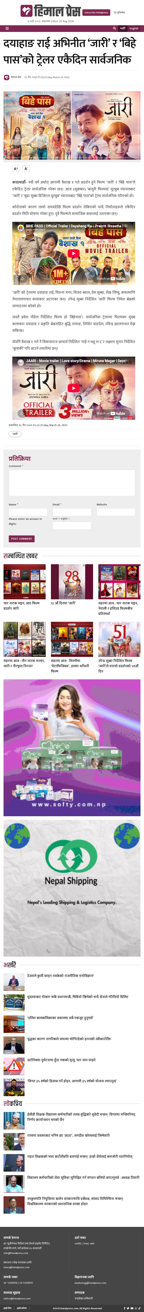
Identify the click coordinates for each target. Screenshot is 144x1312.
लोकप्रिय (13, 1104)
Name (13, 504)
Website (102, 504)
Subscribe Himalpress (96, 13)
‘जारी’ (15, 434)
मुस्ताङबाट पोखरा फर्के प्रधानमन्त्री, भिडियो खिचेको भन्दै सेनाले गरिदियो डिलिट (77, 997)
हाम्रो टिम (7, 1308)
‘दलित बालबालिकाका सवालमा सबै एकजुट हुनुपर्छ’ (60, 1018)
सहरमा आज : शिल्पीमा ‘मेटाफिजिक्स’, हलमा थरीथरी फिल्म (70, 666)
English (134, 28)
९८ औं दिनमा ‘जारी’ (63, 603)
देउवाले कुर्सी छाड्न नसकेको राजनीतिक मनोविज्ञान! (60, 976)
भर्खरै (122, 28)
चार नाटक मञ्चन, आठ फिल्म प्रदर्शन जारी (22, 606)
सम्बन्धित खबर (21, 556)
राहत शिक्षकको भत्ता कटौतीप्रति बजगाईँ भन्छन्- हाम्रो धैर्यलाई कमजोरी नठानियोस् (79, 1157)
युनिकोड (121, 12)
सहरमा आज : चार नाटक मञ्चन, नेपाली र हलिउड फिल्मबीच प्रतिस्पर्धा (118, 608)
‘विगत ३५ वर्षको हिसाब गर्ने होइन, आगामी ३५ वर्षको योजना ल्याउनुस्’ (72, 1081)
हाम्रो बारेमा (22, 1308)
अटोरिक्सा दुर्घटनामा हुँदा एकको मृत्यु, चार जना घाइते (61, 1060)
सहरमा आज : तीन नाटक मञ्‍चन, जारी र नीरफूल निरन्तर (24, 663)
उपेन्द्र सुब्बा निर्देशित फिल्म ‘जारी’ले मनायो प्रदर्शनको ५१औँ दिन (118, 666)
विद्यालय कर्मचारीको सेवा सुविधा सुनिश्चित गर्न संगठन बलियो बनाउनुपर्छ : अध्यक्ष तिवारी (83, 1178)
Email (57, 504)
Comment (16, 466)
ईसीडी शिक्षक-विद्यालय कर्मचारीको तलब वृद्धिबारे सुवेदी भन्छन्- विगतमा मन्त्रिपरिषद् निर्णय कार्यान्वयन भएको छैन (81, 1117)
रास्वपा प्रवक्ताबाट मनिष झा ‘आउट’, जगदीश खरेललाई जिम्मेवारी (68, 1136)
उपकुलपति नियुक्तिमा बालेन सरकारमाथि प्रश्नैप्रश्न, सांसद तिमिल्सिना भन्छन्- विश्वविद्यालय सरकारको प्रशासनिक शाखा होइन (75, 1201)
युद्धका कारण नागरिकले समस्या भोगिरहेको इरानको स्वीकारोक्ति (69, 1039)
